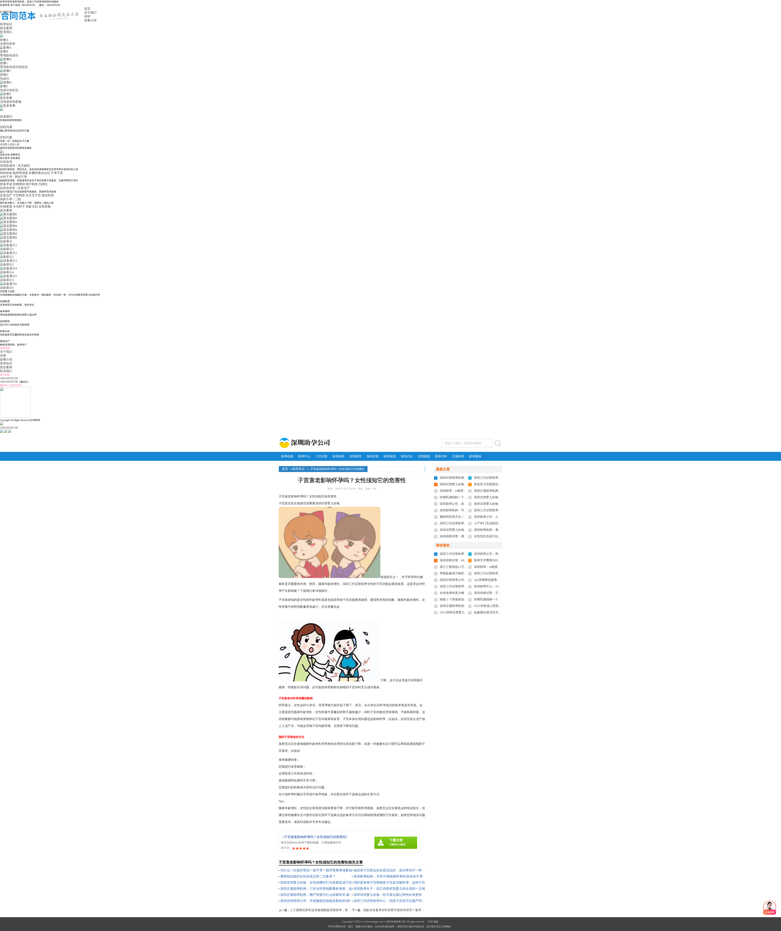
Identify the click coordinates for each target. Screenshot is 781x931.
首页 (87, 8)
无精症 (43, 184)
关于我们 (90, 12)
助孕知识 (6, 24)
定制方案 (6, 137)
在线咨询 (6, 161)
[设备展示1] (8, 245)
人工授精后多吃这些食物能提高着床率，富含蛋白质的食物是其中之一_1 (339, 910)
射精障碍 (19, 184)
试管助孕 (355, 456)
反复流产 (6, 195)
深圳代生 (407, 456)
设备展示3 (7, 264)
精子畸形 (32, 184)
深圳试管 (373, 456)
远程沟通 (6, 127)
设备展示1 (7, 249)
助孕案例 (475, 456)
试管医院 (424, 456)
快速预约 (6, 116)
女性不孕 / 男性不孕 (14, 176)
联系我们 (6, 32)
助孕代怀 (441, 456)
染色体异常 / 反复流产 (15, 188)
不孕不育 (57, 173)
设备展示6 (7, 287)
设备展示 (6, 241)
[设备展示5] (8, 276)
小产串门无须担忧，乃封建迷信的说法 (500, 523)
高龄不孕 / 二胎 (11, 199)
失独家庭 (6, 206)
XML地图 (433, 921)
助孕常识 (298, 469)
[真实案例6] (8, 214)
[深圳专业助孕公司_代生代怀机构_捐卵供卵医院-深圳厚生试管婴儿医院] (321, 443)
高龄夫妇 (32, 206)
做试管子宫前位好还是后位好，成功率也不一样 (387, 870)
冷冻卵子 (19, 206)
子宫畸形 (19, 195)
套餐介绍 (90, 20)
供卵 (87, 16)
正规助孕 (458, 456)
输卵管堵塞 (20, 173)
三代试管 (321, 456)
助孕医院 (390, 456)
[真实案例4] (8, 218)
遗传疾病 (47, 195)
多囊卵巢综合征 (39, 173)
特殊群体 (6, 173)
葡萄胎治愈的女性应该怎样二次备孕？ (308, 876)
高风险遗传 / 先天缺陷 (15, 165)
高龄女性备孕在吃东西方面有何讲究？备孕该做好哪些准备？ (404, 910)
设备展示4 (7, 272)
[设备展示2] (8, 253)
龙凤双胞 (44, 206)
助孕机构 (287, 456)
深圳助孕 (338, 456)
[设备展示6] (8, 283)
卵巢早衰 (6, 184)
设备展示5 (7, 280)
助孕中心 (304, 456)
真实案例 (6, 28)
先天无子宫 (33, 195)
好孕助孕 (6, 12)
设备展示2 (7, 256)
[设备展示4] (8, 268)
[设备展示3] (8, 260)
